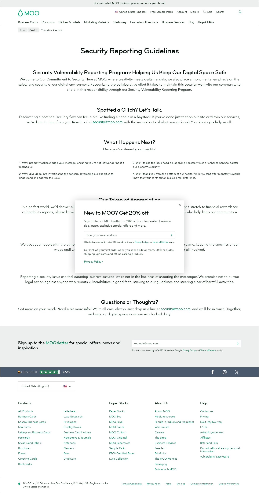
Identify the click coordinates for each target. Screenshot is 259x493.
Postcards (48, 22)
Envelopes (70, 422)
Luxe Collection (118, 458)
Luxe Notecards (73, 416)
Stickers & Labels (69, 22)
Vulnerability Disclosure (214, 456)
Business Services (173, 22)
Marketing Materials (96, 22)
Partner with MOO (165, 469)
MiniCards (24, 427)
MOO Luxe (115, 422)
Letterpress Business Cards (34, 432)
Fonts (168, 483)
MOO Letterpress (119, 443)
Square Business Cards (32, 422)
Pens (66, 453)
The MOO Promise (166, 458)
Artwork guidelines (211, 432)
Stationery (119, 22)
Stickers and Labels (29, 443)
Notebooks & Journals (77, 437)
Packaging (161, 464)
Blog (191, 22)
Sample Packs (117, 448)
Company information (202, 483)
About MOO (162, 411)
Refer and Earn (209, 443)
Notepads (69, 443)
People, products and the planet (174, 422)
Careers (159, 432)
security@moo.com (107, 122)
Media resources (165, 416)
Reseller (159, 448)
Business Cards (28, 22)
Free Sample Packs (161, 11)
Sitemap (181, 483)
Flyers (21, 453)
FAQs (203, 427)
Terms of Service (208, 350)
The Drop (160, 437)
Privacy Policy (189, 350)
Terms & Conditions (131, 483)
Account (182, 11)
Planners (69, 448)
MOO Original (118, 437)
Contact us (206, 411)
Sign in (194, 11)
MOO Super (116, 427)
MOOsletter (57, 343)
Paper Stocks (117, 411)
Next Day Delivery (211, 422)
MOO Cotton (117, 432)
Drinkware (70, 458)
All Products (25, 411)
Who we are (162, 427)
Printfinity (160, 453)
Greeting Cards (27, 458)
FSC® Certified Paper (122, 453)
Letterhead (70, 411)
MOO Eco (115, 416)
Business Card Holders (77, 432)
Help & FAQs (206, 22)
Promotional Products (144, 22)
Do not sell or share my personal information (220, 450)
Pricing (204, 416)
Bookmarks (25, 464)
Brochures (24, 448)
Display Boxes (72, 427)
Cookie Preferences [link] (229, 483)
